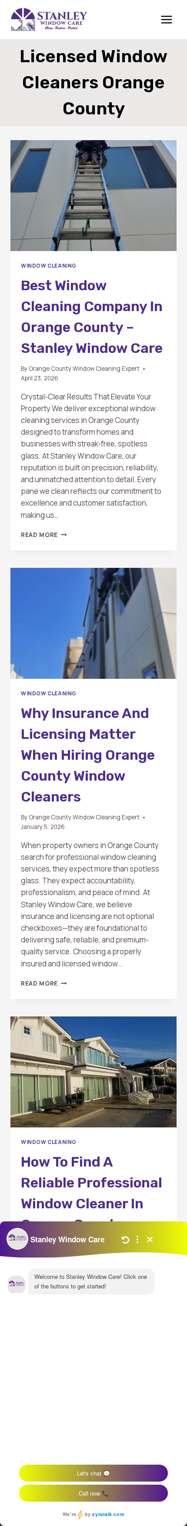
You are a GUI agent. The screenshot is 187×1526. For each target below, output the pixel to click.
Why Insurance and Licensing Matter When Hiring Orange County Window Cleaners (88, 755)
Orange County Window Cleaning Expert (84, 368)
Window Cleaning (49, 265)
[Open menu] (166, 19)
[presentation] (93, 195)
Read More (44, 535)
